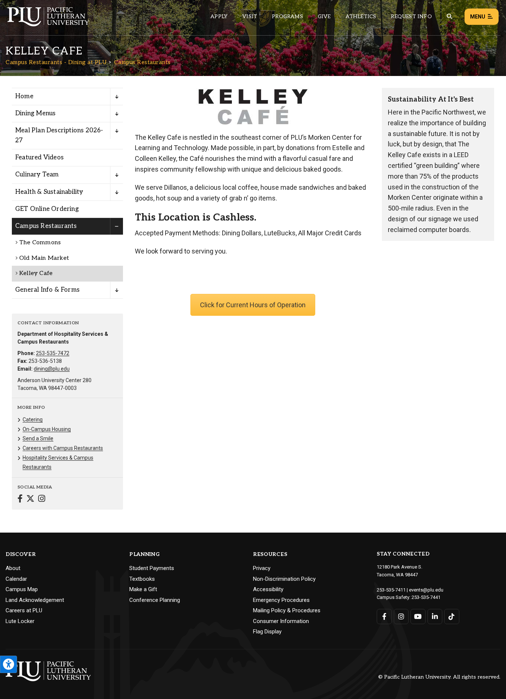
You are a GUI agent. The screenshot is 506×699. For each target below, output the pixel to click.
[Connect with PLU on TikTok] (451, 616)
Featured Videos (39, 157)
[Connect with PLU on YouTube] (418, 616)
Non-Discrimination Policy (284, 579)
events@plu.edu (426, 590)
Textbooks (142, 579)
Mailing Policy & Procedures (286, 610)
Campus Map (22, 589)
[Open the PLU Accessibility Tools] (8, 664)
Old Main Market (44, 258)
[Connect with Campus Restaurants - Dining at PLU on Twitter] (30, 499)
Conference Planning (154, 600)
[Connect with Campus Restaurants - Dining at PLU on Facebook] (20, 499)
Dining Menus (35, 113)
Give (324, 16)
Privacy (261, 568)
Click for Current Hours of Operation (253, 305)
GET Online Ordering (47, 209)
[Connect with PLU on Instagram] (401, 616)
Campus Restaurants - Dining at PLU (56, 62)
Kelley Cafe (36, 273)
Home (24, 96)
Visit (249, 16)
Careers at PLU (24, 610)
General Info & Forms (47, 290)
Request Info (411, 16)
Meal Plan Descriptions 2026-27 (59, 135)
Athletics (361, 16)
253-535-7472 (52, 353)
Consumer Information (281, 621)
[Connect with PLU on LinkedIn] (435, 616)
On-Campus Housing (47, 429)
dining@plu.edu (52, 369)
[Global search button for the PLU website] (449, 16)
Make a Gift (143, 589)
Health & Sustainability (49, 192)
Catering (33, 420)
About (13, 568)
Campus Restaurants (142, 62)
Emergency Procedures (281, 600)
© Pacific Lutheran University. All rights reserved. (439, 677)
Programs (287, 16)
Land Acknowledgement (35, 600)
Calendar (16, 579)
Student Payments (151, 568)
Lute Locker (20, 621)
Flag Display (267, 631)
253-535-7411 (391, 590)
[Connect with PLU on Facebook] (384, 616)
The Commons (40, 242)
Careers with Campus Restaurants (63, 448)
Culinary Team (37, 174)
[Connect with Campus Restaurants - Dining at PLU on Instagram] (41, 499)
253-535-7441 (426, 597)
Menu (477, 17)
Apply (218, 16)
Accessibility (268, 589)
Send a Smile (38, 438)
